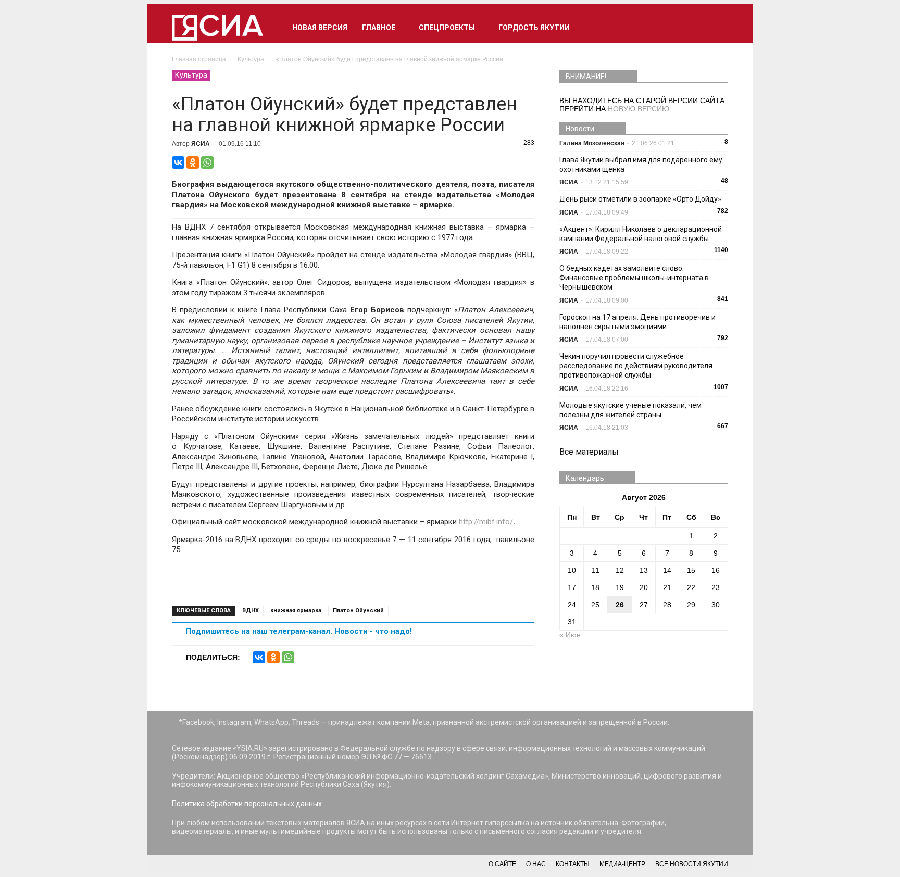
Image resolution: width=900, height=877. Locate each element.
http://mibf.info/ (486, 522)
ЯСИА (200, 143)
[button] (715, 27)
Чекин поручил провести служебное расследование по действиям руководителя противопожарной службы (635, 365)
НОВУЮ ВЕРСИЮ (638, 109)
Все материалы (589, 452)
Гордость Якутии (534, 27)
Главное (378, 27)
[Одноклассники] (192, 162)
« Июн (570, 635)
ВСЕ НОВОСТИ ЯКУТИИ (691, 864)
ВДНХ (250, 610)
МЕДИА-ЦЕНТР (622, 864)
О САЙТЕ (502, 864)
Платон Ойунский (358, 610)
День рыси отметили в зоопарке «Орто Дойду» (640, 199)
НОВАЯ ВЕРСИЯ (319, 27)
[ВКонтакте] (178, 162)
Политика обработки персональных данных (247, 803)
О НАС (536, 864)
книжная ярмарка (295, 610)
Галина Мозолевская (591, 143)
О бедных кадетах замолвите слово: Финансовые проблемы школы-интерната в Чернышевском (634, 277)
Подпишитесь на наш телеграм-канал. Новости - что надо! (298, 631)
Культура (191, 75)
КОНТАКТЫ (573, 864)
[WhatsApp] (207, 162)
